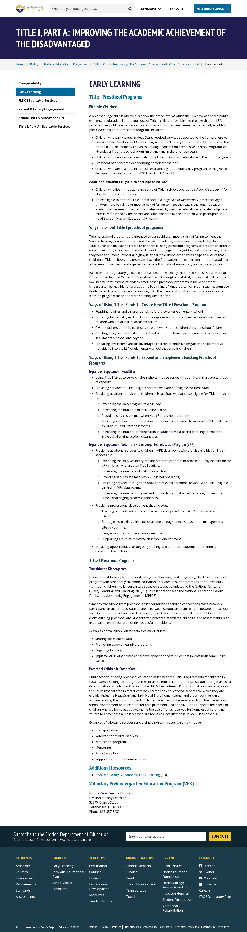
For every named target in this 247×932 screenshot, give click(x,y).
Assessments (25, 896)
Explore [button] (176, 9)
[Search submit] (130, 8)
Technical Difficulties (187, 927)
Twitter (209, 872)
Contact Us (166, 927)
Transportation (137, 890)
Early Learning (63, 866)
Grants (131, 878)
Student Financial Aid (177, 900)
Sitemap (92, 927)
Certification (98, 866)
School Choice (62, 883)
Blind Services (172, 866)
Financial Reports (138, 866)
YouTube (210, 878)
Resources (96, 895)
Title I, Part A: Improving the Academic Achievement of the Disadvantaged (146, 64)
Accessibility (150, 927)
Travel (130, 896)
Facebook (210, 866)
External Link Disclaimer (215, 927)
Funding (132, 872)
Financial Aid (25, 878)
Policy (34, 64)
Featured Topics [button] (210, 9)
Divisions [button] (148, 9)
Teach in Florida (100, 901)
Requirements (26, 884)
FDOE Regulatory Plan (215, 896)
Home (20, 64)
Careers (205, 890)
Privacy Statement (110, 927)
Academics (23, 866)
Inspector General (175, 893)
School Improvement (141, 884)
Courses (22, 872)
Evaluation (96, 878)
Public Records (132, 927)
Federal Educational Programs (65, 64)
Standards (23, 890)
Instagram (210, 884)
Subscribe (220, 836)
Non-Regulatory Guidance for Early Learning (127, 775)
